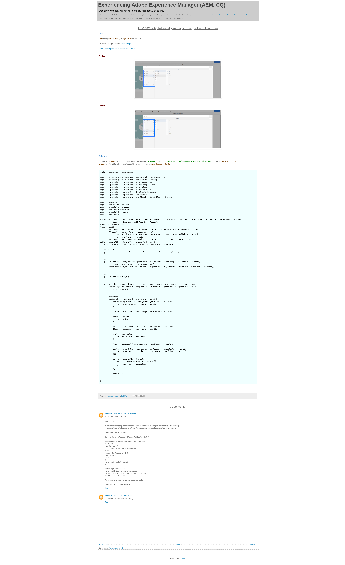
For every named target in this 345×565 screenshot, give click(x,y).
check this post (127, 44)
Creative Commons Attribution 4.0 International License (232, 15)
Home (178, 544)
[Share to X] (138, 396)
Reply (107, 488)
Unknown (108, 413)
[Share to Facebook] (140, 396)
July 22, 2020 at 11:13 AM (122, 495)
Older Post (252, 544)
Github (132, 49)
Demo (101, 49)
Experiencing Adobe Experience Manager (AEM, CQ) (161, 5)
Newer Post (103, 544)
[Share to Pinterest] (143, 396)
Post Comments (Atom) (117, 548)
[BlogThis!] (135, 396)
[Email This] (133, 396)
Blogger (182, 559)
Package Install (111, 49)
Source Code (123, 49)
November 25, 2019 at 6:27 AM (124, 413)
